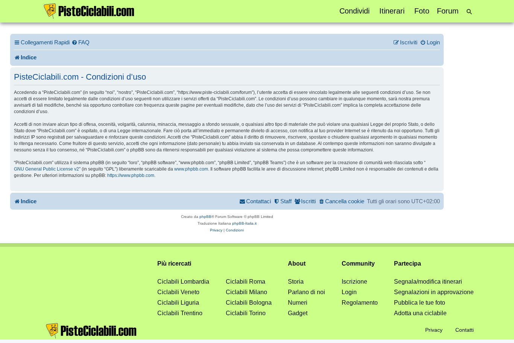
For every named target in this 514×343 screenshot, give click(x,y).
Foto (421, 11)
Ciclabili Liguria (178, 302)
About (297, 263)
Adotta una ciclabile (420, 313)
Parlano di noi (306, 292)
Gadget (297, 313)
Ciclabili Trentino (179, 313)
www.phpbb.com (191, 169)
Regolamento (360, 302)
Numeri (297, 302)
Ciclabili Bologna (249, 302)
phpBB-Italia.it (244, 223)
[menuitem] (80, 42)
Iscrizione (354, 281)
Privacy (434, 330)
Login (349, 292)
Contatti (464, 330)
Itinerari (392, 11)
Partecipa (407, 263)
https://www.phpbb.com (130, 175)
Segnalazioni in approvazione (434, 292)
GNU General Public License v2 (46, 169)
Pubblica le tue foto (419, 302)
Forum (448, 11)
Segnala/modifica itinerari (428, 281)
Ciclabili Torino (246, 313)
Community (358, 263)
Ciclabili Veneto (178, 292)
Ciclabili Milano (246, 292)
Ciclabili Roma (245, 281)
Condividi (354, 11)
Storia (296, 281)
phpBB (205, 217)
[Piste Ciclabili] (89, 10)
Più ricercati (174, 263)
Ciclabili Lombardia (183, 281)
